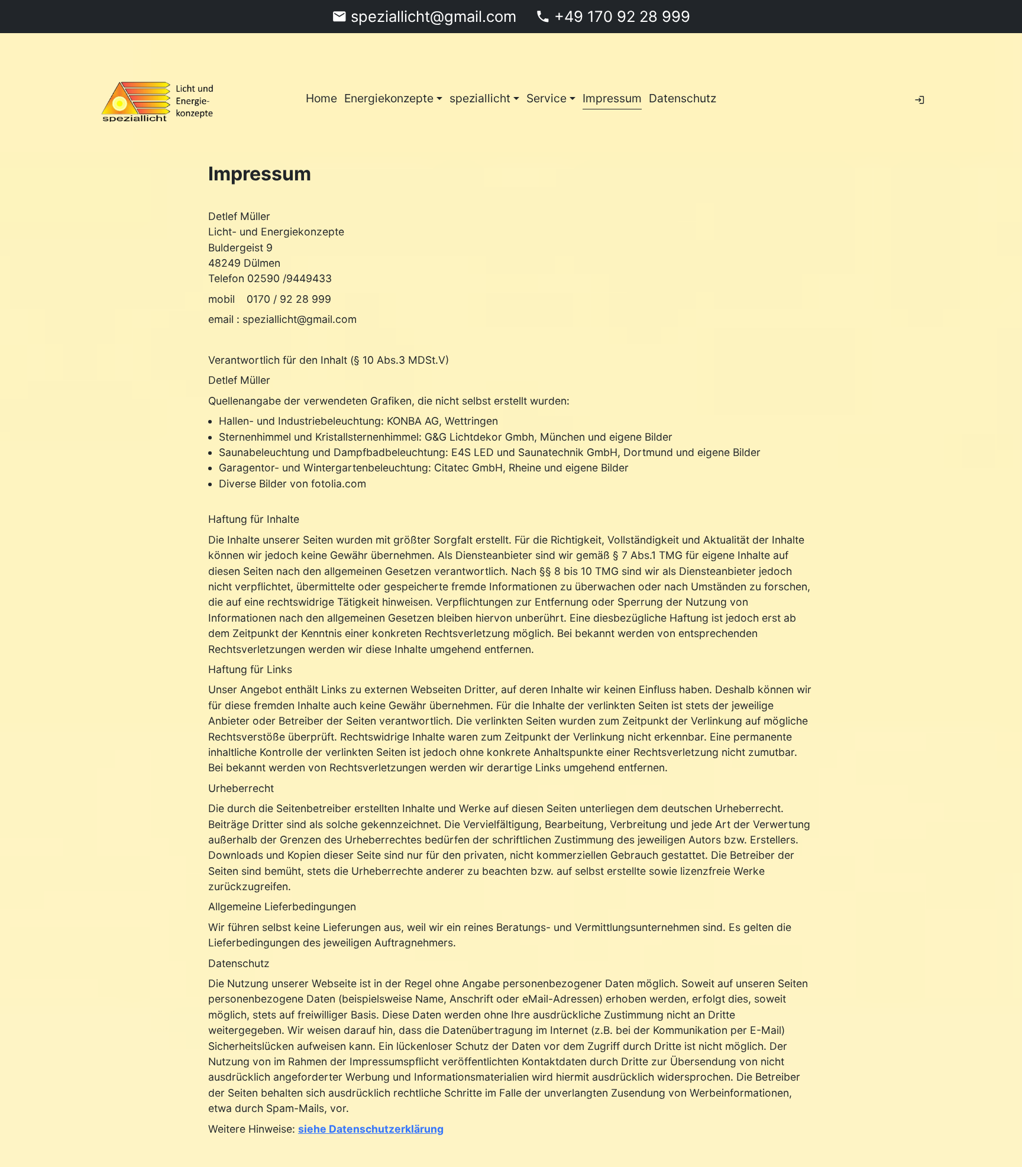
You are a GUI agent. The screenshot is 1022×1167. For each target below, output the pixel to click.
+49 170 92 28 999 (622, 16)
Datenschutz (682, 98)
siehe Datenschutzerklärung (371, 1128)
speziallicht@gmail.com (433, 16)
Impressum (612, 98)
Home (321, 98)
